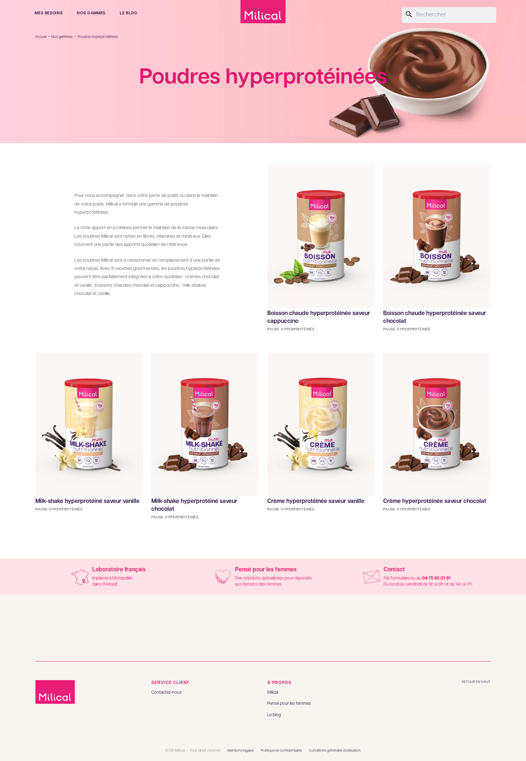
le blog (128, 13)
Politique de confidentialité (281, 750)
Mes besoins (49, 13)
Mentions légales (241, 750)
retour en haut (476, 682)
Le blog (274, 715)
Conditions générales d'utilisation (335, 750)
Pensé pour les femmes (289, 703)
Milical (272, 692)
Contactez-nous (166, 692)
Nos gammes (91, 13)
